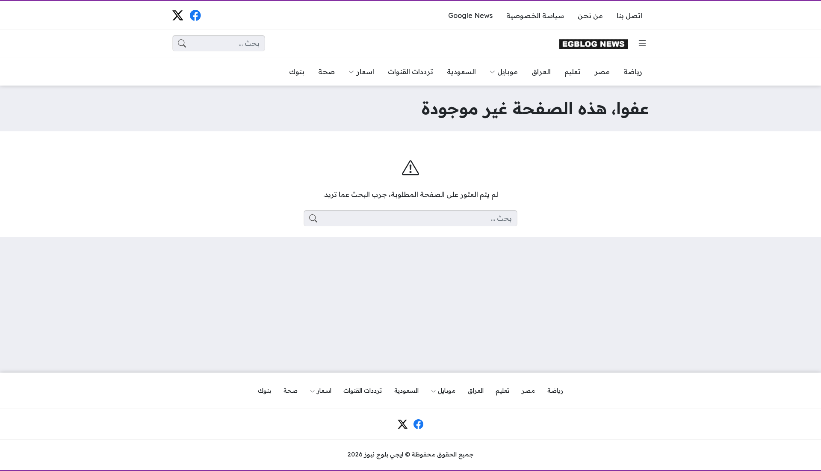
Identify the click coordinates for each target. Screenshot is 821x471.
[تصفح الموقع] (642, 43)
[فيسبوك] (195, 15)
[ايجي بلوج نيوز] (593, 43)
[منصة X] (177, 15)
